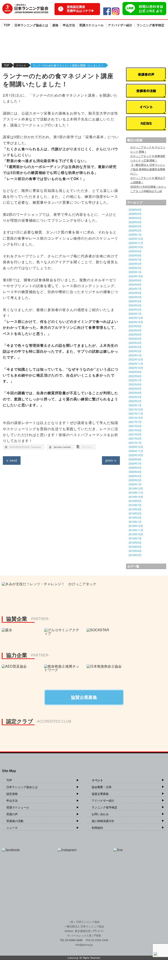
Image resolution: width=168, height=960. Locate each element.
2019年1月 (135, 521)
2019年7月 (135, 505)
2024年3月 (135, 305)
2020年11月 (136, 451)
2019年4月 (135, 509)
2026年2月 (135, 230)
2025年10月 (136, 247)
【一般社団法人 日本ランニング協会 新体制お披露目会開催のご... (147, 169)
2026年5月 (135, 218)
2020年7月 (135, 463)
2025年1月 (135, 272)
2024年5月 (135, 297)
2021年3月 (135, 434)
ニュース (12, 828)
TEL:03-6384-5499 (71, 940)
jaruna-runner (62, 447)
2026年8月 (135, 209)
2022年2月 (135, 401)
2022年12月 (136, 359)
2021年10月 (136, 417)
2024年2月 (135, 309)
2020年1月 (135, 484)
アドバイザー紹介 (120, 25)
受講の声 (12, 814)
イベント (21, 65)
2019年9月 (135, 501)
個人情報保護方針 (103, 821)
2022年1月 (135, 405)
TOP (7, 25)
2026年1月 (135, 234)
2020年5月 (135, 467)
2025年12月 (136, 238)
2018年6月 (135, 542)
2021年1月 (135, 442)
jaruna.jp (74, 957)
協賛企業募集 (100, 794)
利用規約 (97, 828)
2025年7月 (135, 259)
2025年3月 (135, 268)
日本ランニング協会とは (31, 25)
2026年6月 (135, 214)
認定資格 (12, 794)
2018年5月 (135, 546)
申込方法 (69, 25)
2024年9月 (135, 280)
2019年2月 (135, 517)
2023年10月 (136, 322)
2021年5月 (135, 426)
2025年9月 (135, 251)
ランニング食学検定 (150, 25)
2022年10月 (136, 368)
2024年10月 (136, 276)
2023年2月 (135, 351)
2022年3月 (135, 397)
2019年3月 (135, 513)
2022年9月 (135, 372)
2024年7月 (135, 288)
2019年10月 (136, 497)
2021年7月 (135, 422)
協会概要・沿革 (102, 787)
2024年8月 (135, 284)
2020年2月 (135, 480)
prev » (110, 460)
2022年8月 (135, 376)
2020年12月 (136, 447)
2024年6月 (135, 293)
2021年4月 (135, 430)
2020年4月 (135, 472)
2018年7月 (135, 538)
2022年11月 (136, 363)
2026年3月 (135, 226)
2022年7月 (135, 380)
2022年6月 (135, 384)
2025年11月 (136, 243)
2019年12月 (136, 488)
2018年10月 (136, 534)
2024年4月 (135, 301)
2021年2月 (135, 438)
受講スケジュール (91, 25)
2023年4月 (135, 343)
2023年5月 (135, 338)
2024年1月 (135, 313)
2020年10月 (136, 455)
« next (11, 460)
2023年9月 (135, 326)
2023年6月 (135, 334)
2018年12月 (136, 526)
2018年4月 (135, 551)
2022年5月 (135, 388)
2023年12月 (136, 318)
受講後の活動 (14, 821)
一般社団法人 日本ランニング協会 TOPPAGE (25, 8)
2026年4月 (135, 222)
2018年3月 (135, 555)
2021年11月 (136, 413)
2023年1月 (135, 355)
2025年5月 (135, 263)
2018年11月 (136, 530)
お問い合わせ (100, 814)
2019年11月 (136, 492)
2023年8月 (135, 330)
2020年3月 (135, 476)
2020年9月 (135, 459)
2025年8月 (135, 255)
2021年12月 (136, 409)
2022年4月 (135, 392)
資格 (55, 25)
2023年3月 (135, 347)
